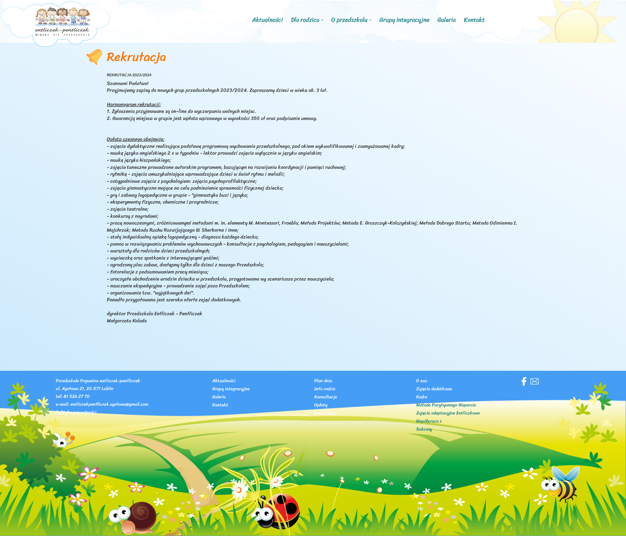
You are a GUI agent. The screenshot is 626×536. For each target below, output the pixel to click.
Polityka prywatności (76, 413)
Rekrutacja (324, 414)
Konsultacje (325, 397)
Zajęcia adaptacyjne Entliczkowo (448, 414)
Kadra (421, 397)
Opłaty (320, 406)
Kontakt (474, 20)
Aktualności (267, 20)
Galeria (446, 20)
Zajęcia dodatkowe (434, 389)
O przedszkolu (350, 20)
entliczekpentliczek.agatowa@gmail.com (109, 405)
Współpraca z (429, 422)
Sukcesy (424, 430)
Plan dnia (323, 381)
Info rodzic (324, 389)
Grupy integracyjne (404, 20)
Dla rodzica (306, 20)
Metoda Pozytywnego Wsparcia (446, 406)
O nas (421, 381)
